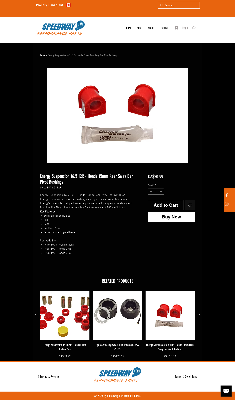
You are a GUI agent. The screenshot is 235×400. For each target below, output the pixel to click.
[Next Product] (200, 315)
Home (42, 55)
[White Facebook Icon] (226, 195)
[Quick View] (64, 315)
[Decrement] (150, 191)
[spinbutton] (156, 191)
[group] (117, 325)
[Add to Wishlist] (190, 205)
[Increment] (161, 191)
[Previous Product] (35, 315)
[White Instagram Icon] (226, 204)
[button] (196, 27)
